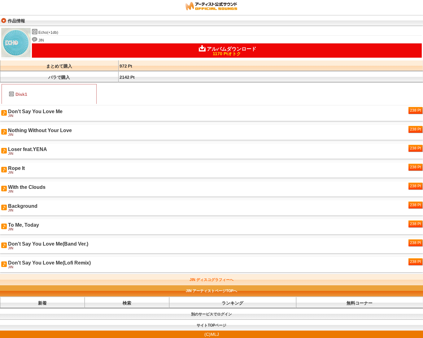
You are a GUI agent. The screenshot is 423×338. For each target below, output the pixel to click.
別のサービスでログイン (211, 314)
